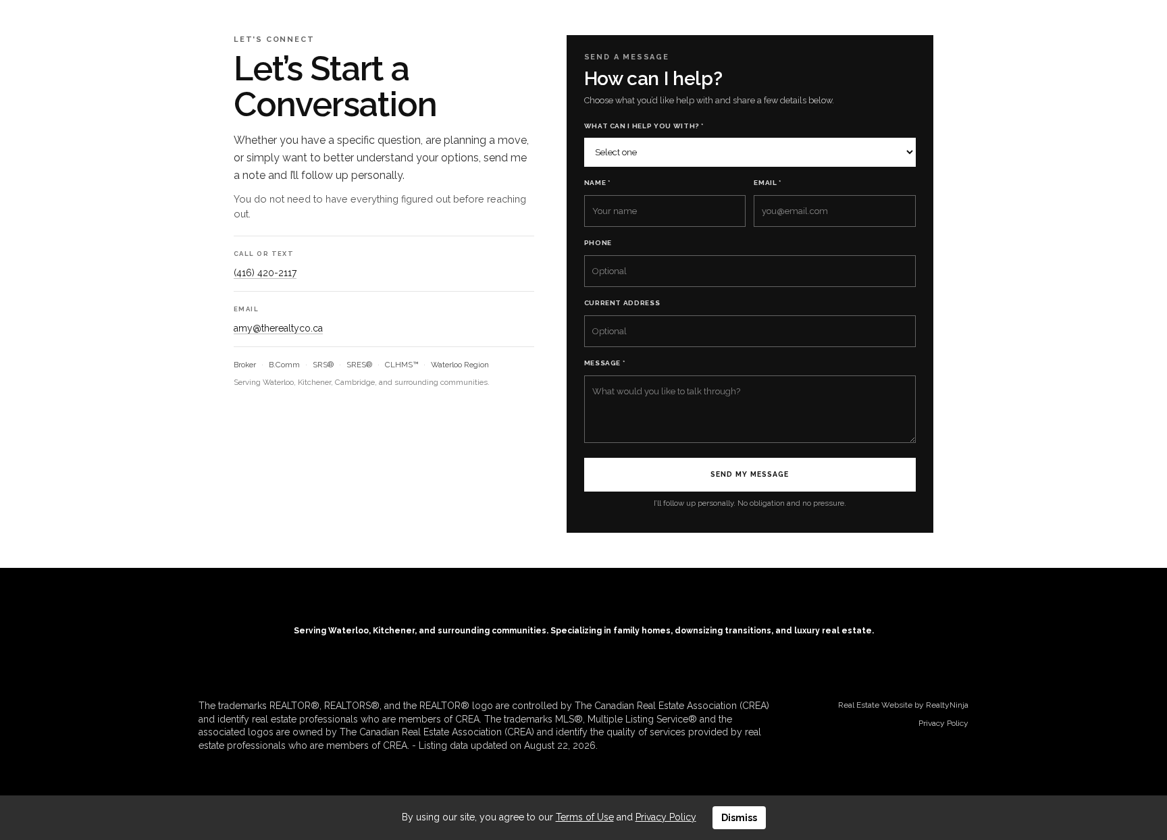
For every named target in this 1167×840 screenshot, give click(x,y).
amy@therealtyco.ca (278, 328)
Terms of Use (585, 817)
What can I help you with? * (644, 126)
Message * (604, 363)
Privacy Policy (943, 723)
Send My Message (749, 474)
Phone (598, 242)
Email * (767, 182)
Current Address (622, 303)
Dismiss (739, 817)
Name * (597, 182)
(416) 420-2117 (265, 272)
